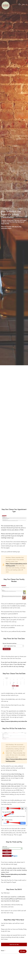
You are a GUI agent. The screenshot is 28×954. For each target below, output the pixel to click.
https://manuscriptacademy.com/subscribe (14, 721)
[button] (14, 944)
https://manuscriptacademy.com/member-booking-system (13, 875)
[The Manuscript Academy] (5, 5)
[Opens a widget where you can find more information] (23, 951)
